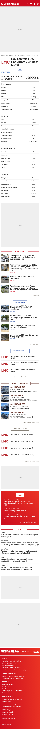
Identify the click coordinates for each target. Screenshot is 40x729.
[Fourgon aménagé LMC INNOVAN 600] (5, 398)
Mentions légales (7, 693)
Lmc (15, 55)
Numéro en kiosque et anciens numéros (13, 676)
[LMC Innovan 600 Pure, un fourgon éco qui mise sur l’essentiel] (5, 309)
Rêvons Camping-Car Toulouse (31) (15, 511)
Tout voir (36, 296)
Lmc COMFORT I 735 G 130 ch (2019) (22, 455)
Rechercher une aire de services (11, 661)
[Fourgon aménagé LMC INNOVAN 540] (5, 389)
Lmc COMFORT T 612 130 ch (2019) (22, 448)
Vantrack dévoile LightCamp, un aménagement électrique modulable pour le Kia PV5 (19, 552)
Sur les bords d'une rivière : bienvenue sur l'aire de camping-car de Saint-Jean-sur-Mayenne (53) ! (20, 544)
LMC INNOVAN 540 (17, 387)
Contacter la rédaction (8, 718)
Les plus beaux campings (9, 704)
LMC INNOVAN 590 (17, 413)
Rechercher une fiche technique (11, 668)
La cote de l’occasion (8, 665)
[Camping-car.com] (10, 4)
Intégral (7, 72)
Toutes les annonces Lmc (30, 422)
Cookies (4, 688)
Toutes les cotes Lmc (32, 461)
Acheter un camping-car (9, 663)
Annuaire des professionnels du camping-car (15, 670)
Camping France (6, 701)
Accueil (3, 55)
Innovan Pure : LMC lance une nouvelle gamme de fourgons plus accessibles (22, 257)
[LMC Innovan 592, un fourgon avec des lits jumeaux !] (5, 328)
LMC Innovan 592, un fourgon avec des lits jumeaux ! (22, 326)
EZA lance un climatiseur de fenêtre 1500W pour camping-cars (19, 536)
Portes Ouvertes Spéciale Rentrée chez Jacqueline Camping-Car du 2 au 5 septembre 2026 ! (19, 503)
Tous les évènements (29, 522)
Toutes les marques (7, 684)
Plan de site (5, 686)
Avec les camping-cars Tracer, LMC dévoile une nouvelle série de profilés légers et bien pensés (24, 288)
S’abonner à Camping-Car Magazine (12, 678)
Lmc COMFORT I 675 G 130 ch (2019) (22, 441)
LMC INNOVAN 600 (17, 395)
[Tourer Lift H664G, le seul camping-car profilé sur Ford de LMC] (5, 318)
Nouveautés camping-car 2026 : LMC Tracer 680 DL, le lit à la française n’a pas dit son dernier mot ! (24, 268)
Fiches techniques (10, 55)
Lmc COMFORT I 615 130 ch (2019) (22, 435)
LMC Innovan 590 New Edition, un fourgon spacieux (24, 336)
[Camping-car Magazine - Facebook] (34, 4)
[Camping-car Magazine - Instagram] (38, 4)
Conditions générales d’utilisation (12, 691)
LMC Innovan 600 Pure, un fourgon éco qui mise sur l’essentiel (21, 308)
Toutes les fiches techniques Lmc (28, 377)
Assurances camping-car (20, 1)
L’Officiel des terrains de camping (12, 699)
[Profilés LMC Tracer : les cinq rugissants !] (5, 279)
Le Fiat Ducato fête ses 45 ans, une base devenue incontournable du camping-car (17, 568)
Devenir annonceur (7, 721)
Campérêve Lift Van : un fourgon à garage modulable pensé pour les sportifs (17, 560)
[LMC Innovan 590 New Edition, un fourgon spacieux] (5, 337)
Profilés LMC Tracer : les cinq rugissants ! (22, 277)
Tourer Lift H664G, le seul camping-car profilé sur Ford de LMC (23, 317)
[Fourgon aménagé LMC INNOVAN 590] (5, 415)
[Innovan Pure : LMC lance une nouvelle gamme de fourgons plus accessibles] (5, 258)
